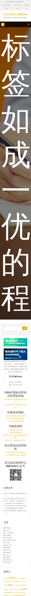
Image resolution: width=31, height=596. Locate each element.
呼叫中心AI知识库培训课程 (15, 418)
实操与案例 (8, 538)
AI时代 (5, 578)
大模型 (24, 589)
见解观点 (8, 557)
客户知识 (18, 592)
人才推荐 (8, 535)
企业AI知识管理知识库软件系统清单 (16, 452)
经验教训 (8, 552)
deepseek (23, 578)
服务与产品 (8, 545)
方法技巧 (8, 542)
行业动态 (8, 555)
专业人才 (8, 530)
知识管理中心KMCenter (15, 14)
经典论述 (8, 550)
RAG (11, 581)
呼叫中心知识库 (16, 589)
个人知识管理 (9, 533)
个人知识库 (22, 581)
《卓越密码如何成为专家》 (15, 430)
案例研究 (8, 547)
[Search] (28, 24)
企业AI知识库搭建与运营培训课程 (15, 416)
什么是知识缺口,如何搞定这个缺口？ (15, 498)
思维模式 (22, 592)
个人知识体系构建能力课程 (15, 421)
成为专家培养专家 (10, 540)
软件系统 (8, 562)
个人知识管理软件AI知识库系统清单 (16, 455)
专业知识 (16, 581)
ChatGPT (18, 578)
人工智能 (8, 585)
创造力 (8, 589)
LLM (5, 581)
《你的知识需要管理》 (15, 432)
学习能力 (14, 592)
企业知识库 (15, 585)
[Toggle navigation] (2, 24)
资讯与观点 (8, 560)
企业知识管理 (21, 585)
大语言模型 (7, 592)
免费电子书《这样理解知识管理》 (15, 440)
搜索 (24, 328)
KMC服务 (8, 528)
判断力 (11, 589)
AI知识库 (12, 578)
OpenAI (8, 581)
